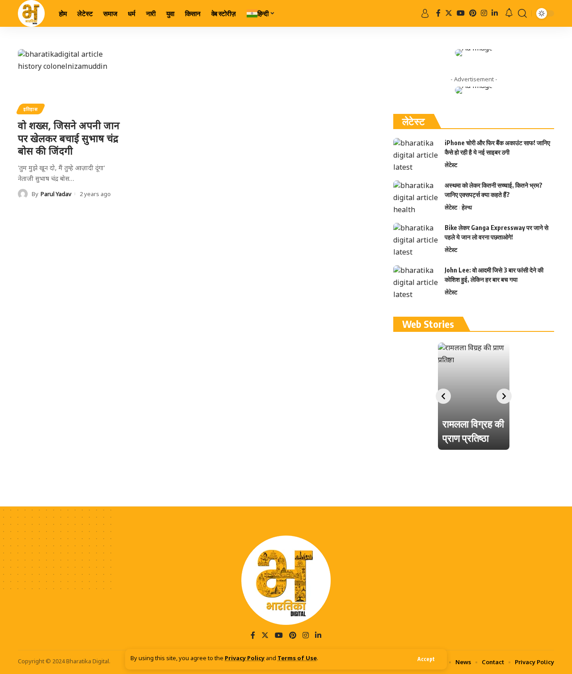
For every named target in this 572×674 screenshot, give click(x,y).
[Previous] (443, 396)
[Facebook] (438, 13)
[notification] (509, 13)
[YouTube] (460, 13)
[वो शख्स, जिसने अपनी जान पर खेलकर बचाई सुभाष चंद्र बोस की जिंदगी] (70, 80)
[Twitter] (448, 13)
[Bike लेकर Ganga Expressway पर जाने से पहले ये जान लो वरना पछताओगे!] (415, 239)
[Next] (504, 396)
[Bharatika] (31, 13)
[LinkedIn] (494, 13)
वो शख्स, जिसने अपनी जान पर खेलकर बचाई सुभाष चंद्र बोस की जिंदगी (69, 137)
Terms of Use (297, 658)
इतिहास (30, 109)
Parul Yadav (56, 194)
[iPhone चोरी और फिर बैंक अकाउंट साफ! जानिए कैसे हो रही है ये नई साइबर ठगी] (415, 155)
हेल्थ (467, 207)
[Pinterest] (473, 13)
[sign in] (425, 13)
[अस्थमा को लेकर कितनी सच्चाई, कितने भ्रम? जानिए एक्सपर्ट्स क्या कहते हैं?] (415, 197)
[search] (522, 13)
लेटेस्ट (451, 165)
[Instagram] (484, 13)
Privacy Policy (245, 658)
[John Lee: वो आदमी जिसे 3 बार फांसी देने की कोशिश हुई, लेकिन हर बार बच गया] (415, 282)
